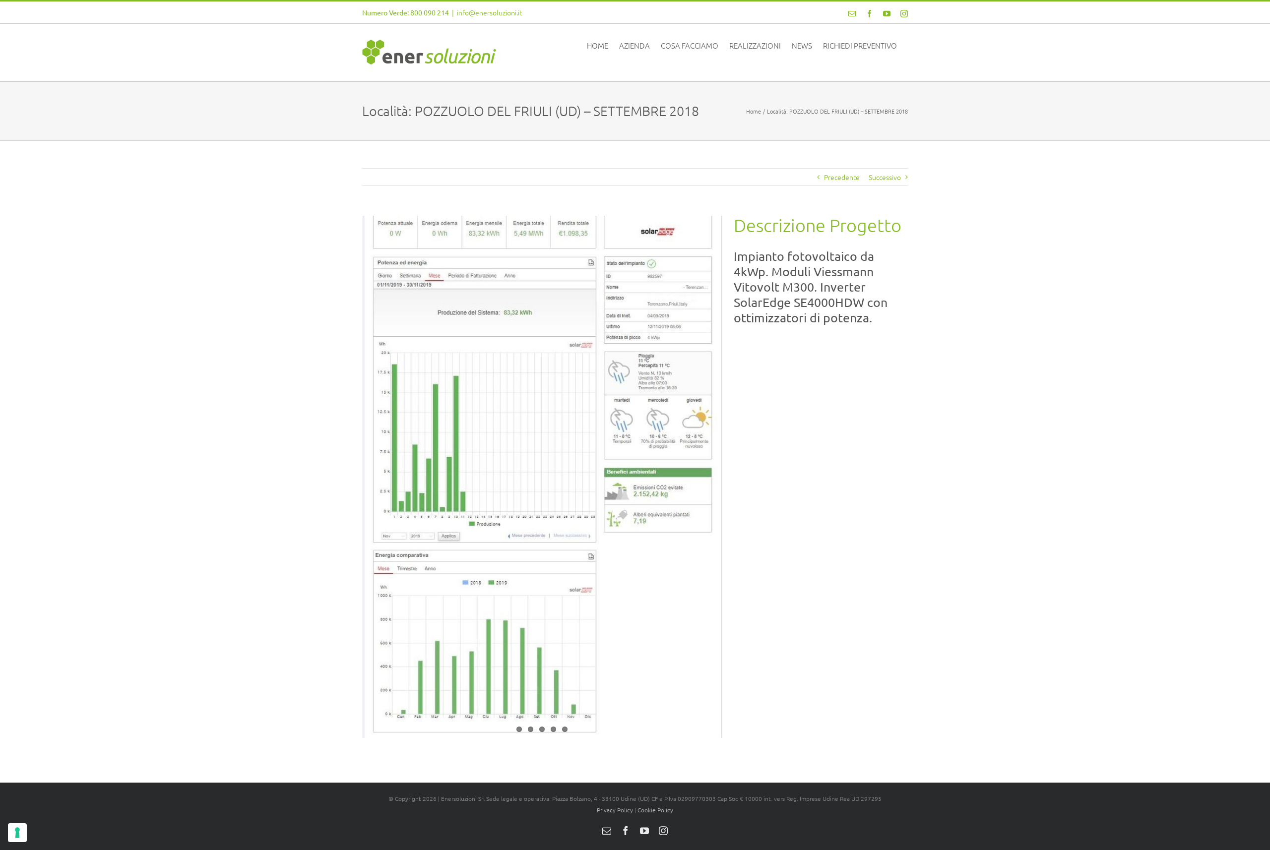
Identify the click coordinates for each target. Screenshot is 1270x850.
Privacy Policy (615, 810)
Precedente (842, 177)
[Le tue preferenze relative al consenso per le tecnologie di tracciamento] (17, 832)
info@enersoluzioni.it (489, 12)
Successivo (885, 177)
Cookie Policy (655, 810)
